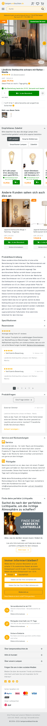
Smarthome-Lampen (18, 144)
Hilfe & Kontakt (10, 655)
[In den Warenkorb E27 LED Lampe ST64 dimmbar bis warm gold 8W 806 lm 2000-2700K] (16, 182)
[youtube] (17, 681)
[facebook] (5, 681)
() (18, 75)
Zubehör (33, 144)
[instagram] (9, 681)
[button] (23, 16)
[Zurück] (2, 43)
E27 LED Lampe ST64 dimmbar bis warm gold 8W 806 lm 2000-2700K (10, 173)
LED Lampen (13, 139)
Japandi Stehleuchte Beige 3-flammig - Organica (15, 231)
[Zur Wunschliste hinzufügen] (42, 93)
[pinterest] (13, 681)
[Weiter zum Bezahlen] (44, 43)
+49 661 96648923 (35, 486)
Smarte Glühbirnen (29, 139)
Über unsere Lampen (13, 661)
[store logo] (13, 3)
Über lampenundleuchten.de (16, 649)
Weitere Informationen (35, 345)
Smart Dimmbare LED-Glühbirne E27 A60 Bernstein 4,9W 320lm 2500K (32, 173)
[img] (23, 43)
